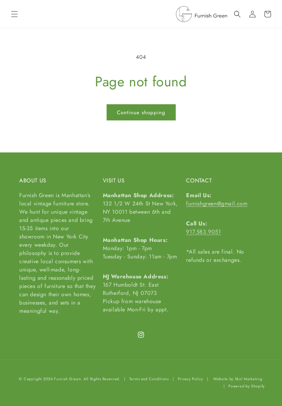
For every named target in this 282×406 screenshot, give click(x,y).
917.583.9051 (203, 232)
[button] (14, 14)
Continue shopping (141, 112)
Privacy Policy (190, 379)
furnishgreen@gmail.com (216, 203)
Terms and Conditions (149, 379)
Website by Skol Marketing (237, 379)
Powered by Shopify (246, 386)
